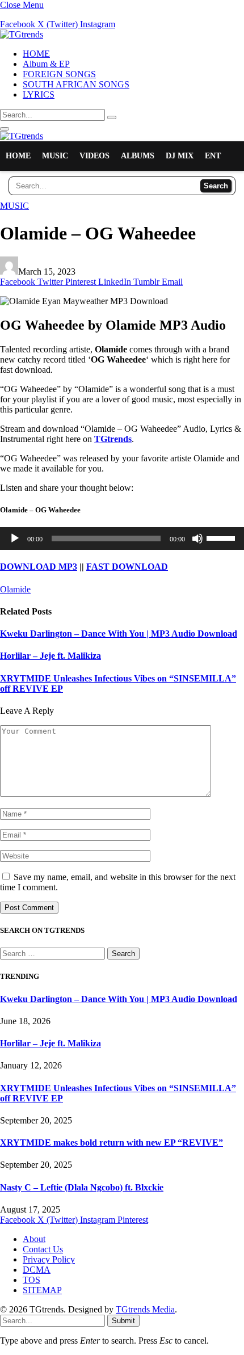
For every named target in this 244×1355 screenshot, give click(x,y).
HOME (36, 53)
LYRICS (38, 94)
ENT (213, 156)
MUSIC (55, 156)
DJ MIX (179, 156)
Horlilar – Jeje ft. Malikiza (50, 655)
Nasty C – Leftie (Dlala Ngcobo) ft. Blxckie (81, 1187)
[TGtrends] (21, 34)
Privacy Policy (49, 1259)
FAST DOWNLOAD (127, 566)
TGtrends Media (145, 1309)
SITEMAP (42, 1290)
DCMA (37, 1269)
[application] (122, 538)
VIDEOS (94, 156)
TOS (31, 1280)
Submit (123, 1320)
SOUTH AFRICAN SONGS (76, 84)
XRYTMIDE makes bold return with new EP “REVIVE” (111, 1142)
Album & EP (46, 64)
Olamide (15, 589)
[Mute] (197, 538)
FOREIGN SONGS (59, 74)
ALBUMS (137, 156)
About (34, 1239)
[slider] (222, 537)
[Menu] (4, 129)
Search (216, 186)
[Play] (14, 538)
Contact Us (43, 1249)
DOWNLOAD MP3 (38, 566)
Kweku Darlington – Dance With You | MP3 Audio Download (118, 633)
